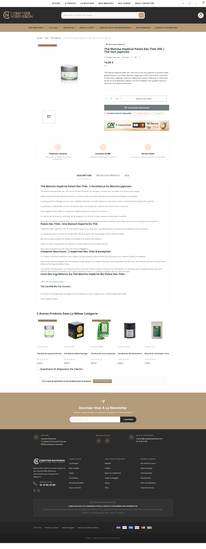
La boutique (73, 463)
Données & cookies (52, 528)
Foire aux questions (148, 483)
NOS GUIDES (124, 3)
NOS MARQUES (106, 3)
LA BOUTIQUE (87, 3)
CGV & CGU (37, 528)
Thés (107, 488)
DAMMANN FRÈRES (97, 347)
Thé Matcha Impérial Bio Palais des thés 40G (56, 353)
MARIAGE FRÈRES (69, 347)
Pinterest (139, 57)
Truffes (107, 468)
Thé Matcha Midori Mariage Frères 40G (80, 353)
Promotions (73, 478)
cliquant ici (84, 249)
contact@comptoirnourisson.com (149, 439)
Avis (127, 175)
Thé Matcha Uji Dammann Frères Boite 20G (136, 353)
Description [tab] (84, 175)
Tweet (135, 57)
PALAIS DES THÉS (42, 347)
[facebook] (98, 440)
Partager (131, 57)
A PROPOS (70, 3)
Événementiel (146, 478)
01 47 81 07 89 (141, 441)
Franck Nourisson (147, 488)
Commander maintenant (138, 107)
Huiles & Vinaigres (112, 478)
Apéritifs (108, 463)
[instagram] (107, 440)
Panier (71, 473)
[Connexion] (197, 3)
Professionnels (146, 473)
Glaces (107, 483)
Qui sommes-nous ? (148, 463)
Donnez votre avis (113, 57)
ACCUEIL (56, 3)
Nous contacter (75, 488)
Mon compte (74, 468)
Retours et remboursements (88, 528)
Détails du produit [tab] (108, 175)
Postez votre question (103, 381)
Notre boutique (146, 468)
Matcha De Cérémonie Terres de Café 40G (163, 353)
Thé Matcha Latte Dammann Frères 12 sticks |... (111, 353)
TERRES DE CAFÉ (150, 347)
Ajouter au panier (144, 98)
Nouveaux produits (76, 483)
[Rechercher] (141, 15)
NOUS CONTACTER (144, 3)
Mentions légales (68, 528)
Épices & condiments (113, 473)
